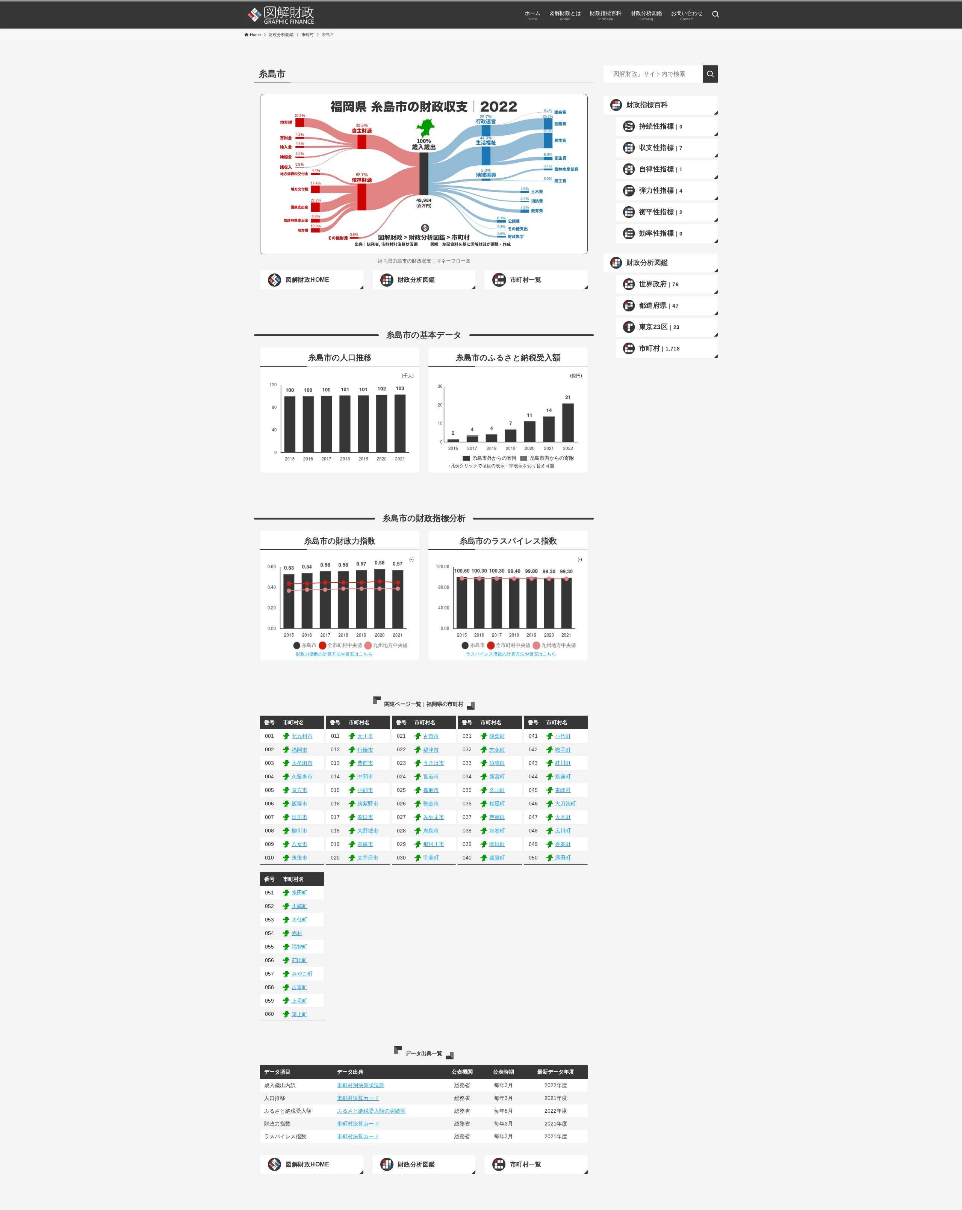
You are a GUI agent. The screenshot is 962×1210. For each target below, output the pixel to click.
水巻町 (497, 831)
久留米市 (302, 776)
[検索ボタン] (715, 15)
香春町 (563, 844)
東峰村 (563, 790)
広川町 (563, 831)
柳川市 (299, 831)
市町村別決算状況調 (360, 1085)
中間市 (365, 776)
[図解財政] (280, 15)
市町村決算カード (358, 1098)
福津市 (431, 750)
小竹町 (563, 736)
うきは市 (433, 763)
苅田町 (299, 960)
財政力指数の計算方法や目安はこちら (334, 654)
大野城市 (367, 831)
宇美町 (431, 858)
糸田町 (299, 893)
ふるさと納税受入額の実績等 (371, 1111)
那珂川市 (433, 844)
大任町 (299, 920)
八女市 (299, 844)
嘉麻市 (431, 790)
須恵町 (497, 763)
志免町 (497, 750)
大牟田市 (302, 763)
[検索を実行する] (710, 74)
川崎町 (299, 906)
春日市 (365, 817)
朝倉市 (431, 804)
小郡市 (365, 790)
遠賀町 (497, 858)
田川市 (299, 817)
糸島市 (431, 831)
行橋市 (365, 750)
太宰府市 (367, 858)
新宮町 (497, 776)
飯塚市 (299, 804)
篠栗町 (497, 736)
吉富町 (299, 987)
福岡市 (299, 750)
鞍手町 (563, 750)
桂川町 (563, 763)
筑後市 (299, 858)
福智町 (299, 947)
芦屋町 (497, 817)
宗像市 (365, 844)
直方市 (299, 790)
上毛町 (299, 1001)
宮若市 (431, 776)
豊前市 (365, 763)
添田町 (563, 858)
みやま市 (433, 817)
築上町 (299, 1014)
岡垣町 (497, 844)
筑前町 (563, 776)
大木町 (563, 817)
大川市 (365, 736)
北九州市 (302, 736)
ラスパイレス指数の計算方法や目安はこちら (511, 654)
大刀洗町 (565, 804)
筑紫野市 (367, 804)
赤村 (297, 933)
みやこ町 (302, 974)
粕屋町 (497, 804)
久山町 (497, 790)
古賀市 (431, 736)
